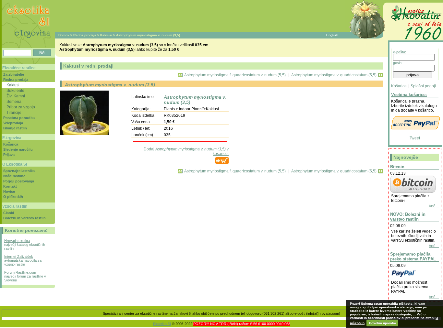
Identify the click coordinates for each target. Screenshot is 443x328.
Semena (13, 101)
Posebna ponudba (19, 118)
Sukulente (15, 90)
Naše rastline (14, 176)
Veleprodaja (13, 123)
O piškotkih (13, 197)
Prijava (9, 155)
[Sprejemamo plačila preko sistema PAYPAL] (413, 278)
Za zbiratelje (13, 74)
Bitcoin (397, 166)
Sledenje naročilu (18, 149)
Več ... (434, 206)
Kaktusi (106, 35)
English (332, 35)
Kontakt (10, 186)
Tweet (415, 138)
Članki (8, 213)
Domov (63, 35)
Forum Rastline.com (20, 272)
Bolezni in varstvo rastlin (24, 218)
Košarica (399, 86)
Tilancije (13, 112)
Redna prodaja (84, 35)
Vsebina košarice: (409, 94)
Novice (9, 191)
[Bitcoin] (413, 191)
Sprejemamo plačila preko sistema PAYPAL (413, 256)
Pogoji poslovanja (18, 181)
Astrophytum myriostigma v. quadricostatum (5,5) (334, 75)
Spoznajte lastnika (19, 171)
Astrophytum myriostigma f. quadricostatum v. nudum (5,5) (235, 75)
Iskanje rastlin (15, 128)
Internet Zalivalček (18, 256)
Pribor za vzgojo (20, 107)
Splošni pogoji (423, 86)
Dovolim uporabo (382, 323)
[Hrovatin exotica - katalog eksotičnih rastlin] (415, 40)
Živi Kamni (15, 96)
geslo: (397, 63)
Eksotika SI (162, 324)
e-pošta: (399, 52)
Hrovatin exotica (17, 241)
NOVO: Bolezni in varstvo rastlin (407, 217)
